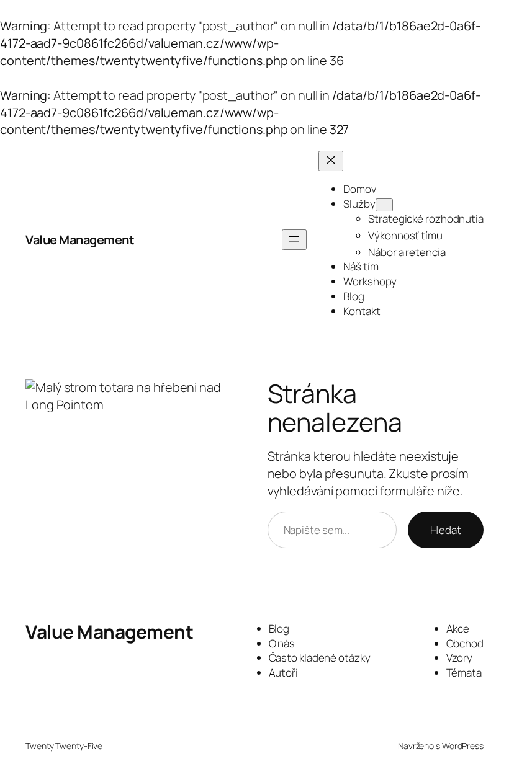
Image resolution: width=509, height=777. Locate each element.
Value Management (79, 239)
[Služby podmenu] (384, 204)
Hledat (445, 530)
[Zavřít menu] (330, 161)
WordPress (463, 746)
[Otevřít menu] (294, 239)
